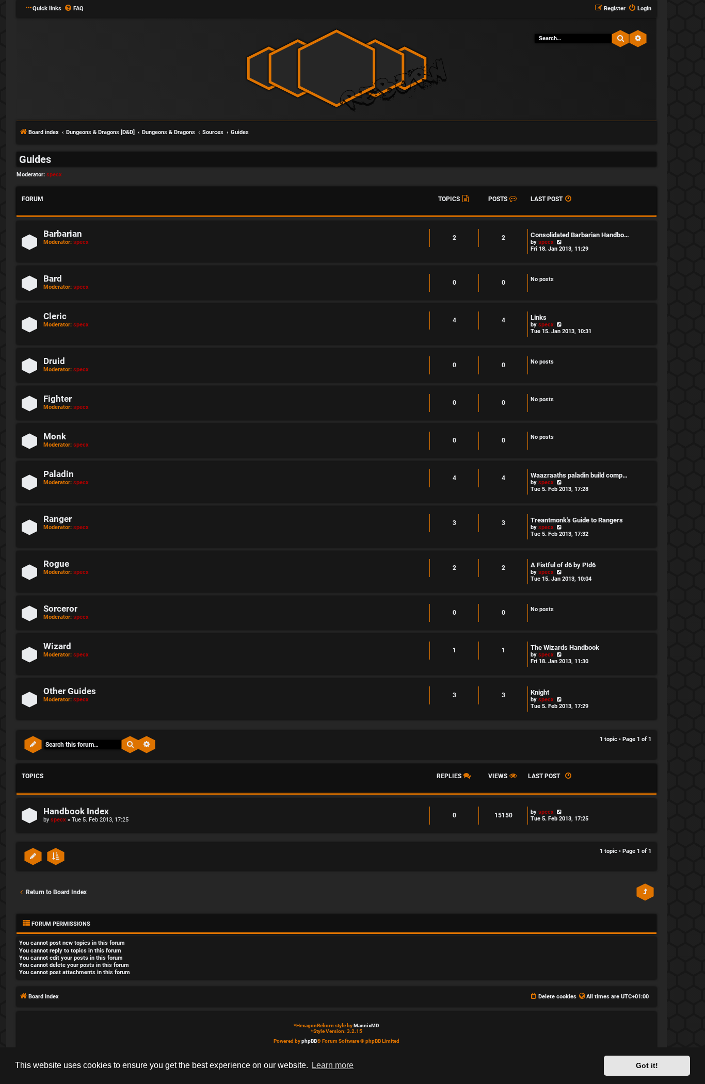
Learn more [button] (333, 1065)
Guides (35, 159)
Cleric (55, 316)
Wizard (57, 646)
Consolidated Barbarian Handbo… (580, 235)
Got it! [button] (647, 1065)
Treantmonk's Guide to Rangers (577, 520)
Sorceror (60, 609)
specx (54, 174)
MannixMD (366, 1025)
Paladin (58, 474)
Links (539, 317)
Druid (54, 361)
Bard (52, 279)
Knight (540, 692)
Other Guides (69, 691)
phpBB (309, 1041)
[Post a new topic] (33, 745)
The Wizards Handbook (565, 647)
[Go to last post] (558, 812)
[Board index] (336, 68)
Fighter (57, 399)
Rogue (56, 564)
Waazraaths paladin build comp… (579, 475)
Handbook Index (76, 811)
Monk (54, 436)
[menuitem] (74, 9)
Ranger (57, 519)
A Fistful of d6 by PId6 (563, 565)
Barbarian (62, 234)
